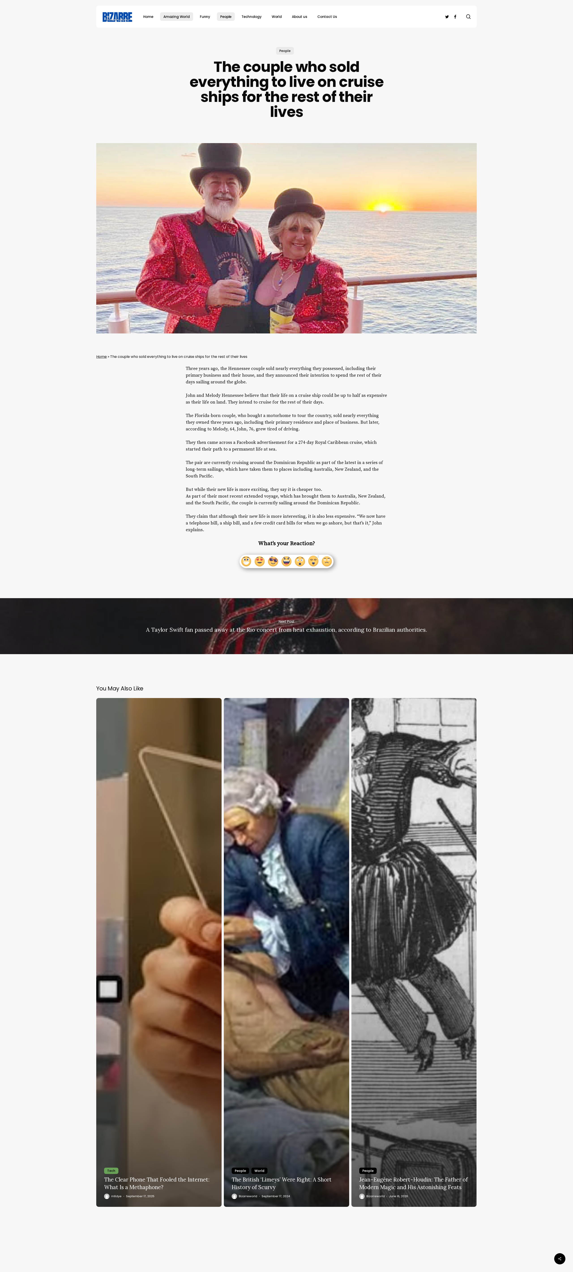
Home (101, 356)
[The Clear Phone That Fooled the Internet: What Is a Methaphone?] (159, 952)
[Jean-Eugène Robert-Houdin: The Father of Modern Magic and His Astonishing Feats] (414, 952)
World (259, 1171)
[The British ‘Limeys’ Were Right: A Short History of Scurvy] (286, 952)
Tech (111, 1171)
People (285, 51)
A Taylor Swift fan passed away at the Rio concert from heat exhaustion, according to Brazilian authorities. (286, 626)
